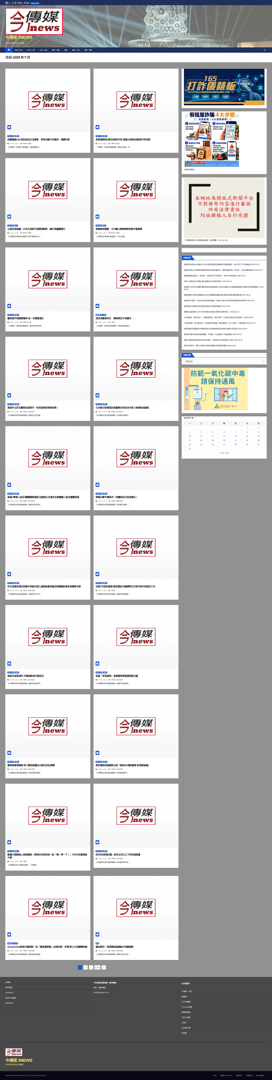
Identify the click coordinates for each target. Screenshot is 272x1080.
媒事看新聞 (186, 1012)
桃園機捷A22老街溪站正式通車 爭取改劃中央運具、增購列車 (38, 139)
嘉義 (97, 314)
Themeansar (42, 1075)
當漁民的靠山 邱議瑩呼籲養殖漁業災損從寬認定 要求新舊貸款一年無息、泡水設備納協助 (218, 270)
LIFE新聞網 (186, 1002)
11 (201, 436)
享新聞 (184, 1033)
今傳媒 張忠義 (115, 143)
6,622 (97, 967)
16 (259, 436)
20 (224, 440)
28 (236, 444)
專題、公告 (76, 50)
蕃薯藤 (184, 997)
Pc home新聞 (187, 1007)
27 (224, 444)
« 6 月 (221, 453)
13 (224, 436)
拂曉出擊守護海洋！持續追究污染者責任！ (117, 497)
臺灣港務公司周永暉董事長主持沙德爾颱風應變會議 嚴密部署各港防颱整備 (212, 295)
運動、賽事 (88, 50)
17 (190, 440)
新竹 (16, 225)
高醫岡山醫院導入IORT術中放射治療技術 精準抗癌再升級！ (207, 312)
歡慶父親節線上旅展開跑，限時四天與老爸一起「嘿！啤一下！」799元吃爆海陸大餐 (47, 856)
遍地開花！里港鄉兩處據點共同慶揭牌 (114, 946)
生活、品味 (43, 50)
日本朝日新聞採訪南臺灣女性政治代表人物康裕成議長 (122, 407)
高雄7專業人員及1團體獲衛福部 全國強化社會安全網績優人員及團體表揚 (43, 497)
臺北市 (16, 851)
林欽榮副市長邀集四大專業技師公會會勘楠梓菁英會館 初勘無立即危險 (211, 329)
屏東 (9, 943)
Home (215, 1075)
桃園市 (16, 136)
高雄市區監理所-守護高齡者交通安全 (25, 675)
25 (201, 444)
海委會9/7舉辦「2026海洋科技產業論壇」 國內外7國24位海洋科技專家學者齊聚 (214, 300)
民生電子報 (186, 1028)
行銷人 (184, 1023)
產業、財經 (56, 50)
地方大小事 (31, 50)
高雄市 (105, 136)
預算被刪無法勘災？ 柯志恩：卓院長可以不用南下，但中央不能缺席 (210, 276)
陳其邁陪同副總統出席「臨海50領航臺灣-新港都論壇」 (123, 765)
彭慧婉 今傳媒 (26, 143)
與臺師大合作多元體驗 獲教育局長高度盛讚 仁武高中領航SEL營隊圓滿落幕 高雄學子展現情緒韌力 (221, 287)
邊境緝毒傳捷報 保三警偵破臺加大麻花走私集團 (31, 765)
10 (190, 436)
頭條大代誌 (19, 50)
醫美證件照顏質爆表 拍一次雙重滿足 (25, 318)
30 (259, 444)
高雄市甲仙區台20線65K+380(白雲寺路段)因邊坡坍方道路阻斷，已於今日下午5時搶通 (217, 264)
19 (213, 440)
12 (213, 436)
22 (247, 440)
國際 (65, 50)
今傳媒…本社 (187, 991)
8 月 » (227, 453)
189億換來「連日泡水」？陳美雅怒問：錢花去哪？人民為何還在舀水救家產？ (214, 317)
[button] (265, 50)
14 (236, 436)
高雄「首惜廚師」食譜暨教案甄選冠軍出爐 (117, 675)
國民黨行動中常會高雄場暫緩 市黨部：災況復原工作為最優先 (208, 334)
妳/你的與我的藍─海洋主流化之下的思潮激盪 (118, 854)
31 (190, 449)
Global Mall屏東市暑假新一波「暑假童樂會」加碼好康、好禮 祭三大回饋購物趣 (47, 946)
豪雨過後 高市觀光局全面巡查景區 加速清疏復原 (202, 306)
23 (259, 440)
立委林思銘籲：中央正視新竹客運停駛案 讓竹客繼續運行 (36, 229)
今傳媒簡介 (239, 1075)
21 (236, 440)
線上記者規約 (260, 1075)
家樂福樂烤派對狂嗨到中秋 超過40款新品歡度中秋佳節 (123, 139)
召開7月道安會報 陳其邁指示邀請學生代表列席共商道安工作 (125, 586)
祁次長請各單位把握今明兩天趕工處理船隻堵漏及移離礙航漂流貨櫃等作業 (44, 586)
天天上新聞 (186, 1017)
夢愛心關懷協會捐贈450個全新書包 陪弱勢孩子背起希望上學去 (208, 340)
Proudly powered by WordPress (15, 1075)
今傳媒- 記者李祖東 (28, 412)
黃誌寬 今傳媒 (26, 233)
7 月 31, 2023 (13, 143)
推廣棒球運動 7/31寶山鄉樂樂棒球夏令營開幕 (119, 229)
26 (213, 444)
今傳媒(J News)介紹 (226, 1075)
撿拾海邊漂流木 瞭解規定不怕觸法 (113, 318)
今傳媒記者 (249, 1075)
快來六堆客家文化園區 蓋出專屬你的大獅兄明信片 (203, 281)
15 (247, 436)
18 (201, 440)
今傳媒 (112, 322)
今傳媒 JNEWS (18, 37)
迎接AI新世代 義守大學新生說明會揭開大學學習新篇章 (205, 346)
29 (247, 444)
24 (190, 444)
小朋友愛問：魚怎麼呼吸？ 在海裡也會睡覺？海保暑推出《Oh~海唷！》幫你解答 (215, 323)
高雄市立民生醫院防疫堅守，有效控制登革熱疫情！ (33, 407)
